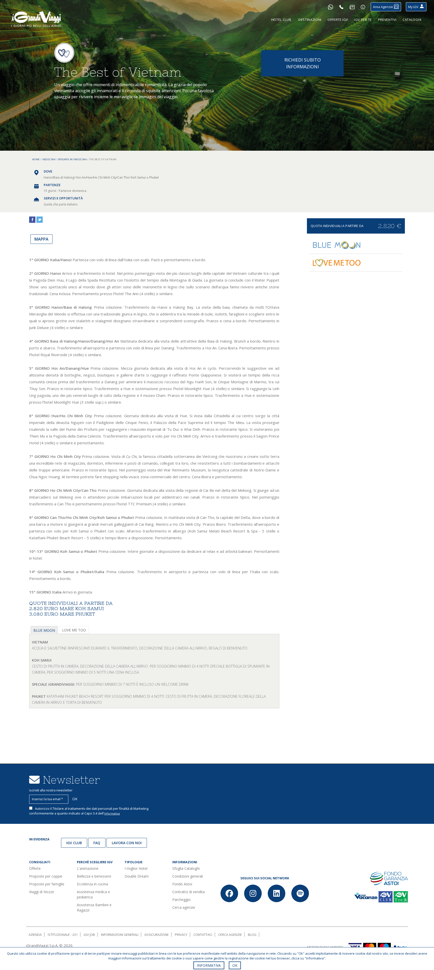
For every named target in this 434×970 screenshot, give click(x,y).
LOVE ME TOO (74, 630)
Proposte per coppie (45, 876)
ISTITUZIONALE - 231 (63, 934)
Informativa (112, 813)
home (36, 159)
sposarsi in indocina (72, 159)
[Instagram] (253, 893)
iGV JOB (89, 934)
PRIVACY (181, 934)
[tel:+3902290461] (341, 7)
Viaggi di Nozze (41, 891)
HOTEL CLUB (281, 19)
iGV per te (363, 19)
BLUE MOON (44, 630)
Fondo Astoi (182, 884)
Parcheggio (181, 899)
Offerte (35, 868)
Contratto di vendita (188, 891)
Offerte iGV (338, 19)
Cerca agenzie (183, 907)
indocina (49, 159)
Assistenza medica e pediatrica (93, 894)
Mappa (41, 239)
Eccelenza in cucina (92, 884)
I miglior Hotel (136, 868)
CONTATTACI (202, 934)
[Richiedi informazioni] (363, 7)
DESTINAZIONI (309, 19)
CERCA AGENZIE (230, 934)
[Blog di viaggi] (352, 7)
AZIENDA (35, 934)
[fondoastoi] (389, 878)
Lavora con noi (127, 842)
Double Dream (137, 876)
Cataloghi (412, 19)
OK (234, 965)
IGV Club (74, 842)
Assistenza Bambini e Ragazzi (94, 907)
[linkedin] (276, 893)
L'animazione (87, 868)
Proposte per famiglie (46, 884)
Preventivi (387, 19)
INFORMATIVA (209, 965)
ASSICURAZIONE (156, 934)
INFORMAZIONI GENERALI (119, 934)
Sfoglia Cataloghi (186, 868)
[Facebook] (229, 893)
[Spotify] (300, 893)
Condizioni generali (187, 876)
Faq (96, 842)
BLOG (252, 934)
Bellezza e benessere (94, 876)
